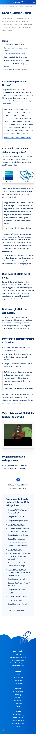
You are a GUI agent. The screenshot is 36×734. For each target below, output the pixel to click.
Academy (18, 697)
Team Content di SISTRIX (19, 485)
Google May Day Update (16, 524)
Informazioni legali (18, 666)
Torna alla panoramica (16, 611)
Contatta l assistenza (18, 723)
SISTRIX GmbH (18, 651)
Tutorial (18, 706)
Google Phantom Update (16, 539)
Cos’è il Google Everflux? (16, 579)
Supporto (18, 712)
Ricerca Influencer (18, 683)
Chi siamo (18, 654)
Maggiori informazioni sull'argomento (15, 69)
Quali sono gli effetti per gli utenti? (14, 53)
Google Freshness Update (17, 596)
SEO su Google (18, 677)
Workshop (18, 695)
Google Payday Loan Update (18, 535)
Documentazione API (18, 720)
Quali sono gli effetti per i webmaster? (16, 57)
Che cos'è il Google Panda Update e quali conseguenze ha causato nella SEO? (19, 572)
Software (18, 671)
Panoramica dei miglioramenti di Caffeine (17, 60)
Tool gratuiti (18, 703)
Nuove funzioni (18, 718)
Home (3, 6)
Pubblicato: (14, 488)
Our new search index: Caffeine (15, 465)
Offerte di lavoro (18, 657)
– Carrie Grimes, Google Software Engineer (17, 137)
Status (18, 726)
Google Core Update (15, 549)
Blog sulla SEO (18, 700)
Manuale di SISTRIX (18, 715)
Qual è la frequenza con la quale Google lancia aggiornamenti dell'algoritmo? (19, 556)
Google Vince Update (15, 600)
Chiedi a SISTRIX (10, 6)
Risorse (18, 689)
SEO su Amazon (18, 680)
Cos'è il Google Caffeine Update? (14, 44)
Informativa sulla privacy (18, 663)
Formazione (18, 660)
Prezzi (18, 674)
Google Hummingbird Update (18, 521)
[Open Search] (34, 2)
